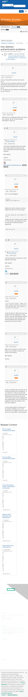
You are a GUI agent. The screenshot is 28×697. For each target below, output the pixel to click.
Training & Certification (7, 666)
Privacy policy (5, 649)
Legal (3, 654)
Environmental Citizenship (8, 647)
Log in (21, 11)
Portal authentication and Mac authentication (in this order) (8, 486)
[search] (11, 5)
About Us (4, 641)
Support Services (6, 661)
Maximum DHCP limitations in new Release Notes (7, 516)
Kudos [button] (25, 64)
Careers (3, 643)
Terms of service (5, 652)
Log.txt (7, 273)
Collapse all (11, 43)
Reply (3, 77)
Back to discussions (7, 40)
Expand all (4, 43)
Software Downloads (6, 668)
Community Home (5, 26)
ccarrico (14, 72)
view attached (11, 141)
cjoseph (15, 107)
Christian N (6, 520)
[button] (26, 672)
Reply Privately (9, 77)
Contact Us (4, 645)
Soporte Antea (7, 549)
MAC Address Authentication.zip (12, 165)
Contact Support (5, 664)
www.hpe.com (20, 630)
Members (4, 29)
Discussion (15, 26)
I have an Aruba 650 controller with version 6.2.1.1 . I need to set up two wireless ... (16, 57)
